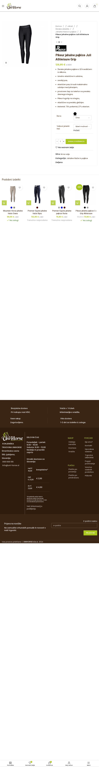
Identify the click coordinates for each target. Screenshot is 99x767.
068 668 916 (8, 461)
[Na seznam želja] (20, 188)
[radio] (75, 113)
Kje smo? (89, 442)
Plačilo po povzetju (72, 470)
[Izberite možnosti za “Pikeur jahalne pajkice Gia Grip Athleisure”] (77, 202)
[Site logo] (14, 6)
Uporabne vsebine (89, 450)
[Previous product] (57, 42)
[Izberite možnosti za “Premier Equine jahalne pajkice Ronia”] (53, 202)
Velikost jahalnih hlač (63, 127)
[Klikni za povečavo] (6, 62)
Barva (59, 116)
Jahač (70, 26)
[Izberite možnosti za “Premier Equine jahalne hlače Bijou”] (28, 202)
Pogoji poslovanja (90, 462)
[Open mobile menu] (3, 6)
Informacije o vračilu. (70, 412)
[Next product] (61, 42)
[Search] (79, 6)
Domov (59, 26)
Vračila (71, 451)
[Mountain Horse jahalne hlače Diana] (13, 194)
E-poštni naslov (90, 521)
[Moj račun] (87, 6)
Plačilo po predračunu (73, 476)
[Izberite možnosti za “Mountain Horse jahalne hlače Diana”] (4, 202)
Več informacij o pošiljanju (34, 507)
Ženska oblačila (63, 29)
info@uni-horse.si (10, 465)
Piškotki (88, 475)
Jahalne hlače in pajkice (66, 32)
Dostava (72, 448)
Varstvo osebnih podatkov (89, 469)
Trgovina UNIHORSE (89, 456)
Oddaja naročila (72, 443)
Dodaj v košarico (76, 141)
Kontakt (88, 445)
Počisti (76, 130)
